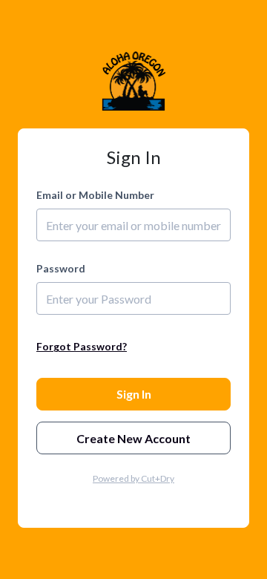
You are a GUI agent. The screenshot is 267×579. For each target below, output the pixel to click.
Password (60, 268)
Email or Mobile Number (95, 195)
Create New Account (133, 438)
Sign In (133, 394)
